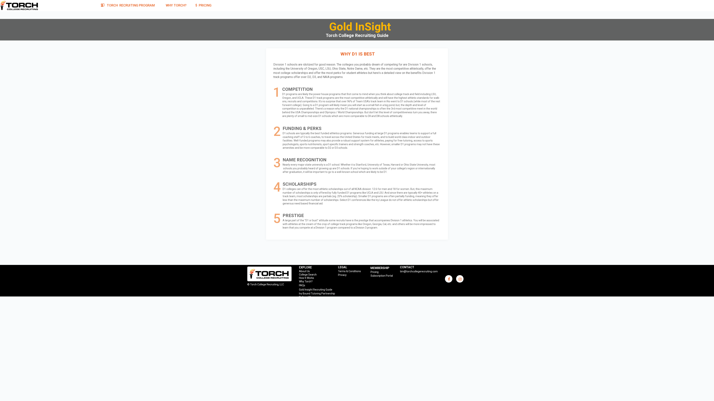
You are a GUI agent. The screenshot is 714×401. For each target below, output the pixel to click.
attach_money (196, 5)
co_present (102, 5)
